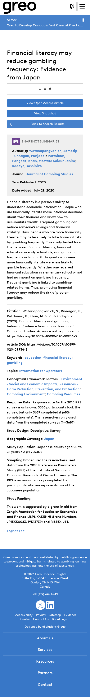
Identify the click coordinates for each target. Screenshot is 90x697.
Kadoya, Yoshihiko (27, 166)
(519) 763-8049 (48, 594)
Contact (45, 684)
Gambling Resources (63, 394)
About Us (45, 638)
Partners (45, 673)
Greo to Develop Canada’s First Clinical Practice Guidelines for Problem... (45, 25)
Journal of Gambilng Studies (49, 174)
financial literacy (57, 358)
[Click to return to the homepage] (19, 8)
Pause (82, 20)
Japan (49, 439)
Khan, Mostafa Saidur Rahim (51, 161)
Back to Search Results (47, 124)
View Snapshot (45, 113)
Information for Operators (40, 371)
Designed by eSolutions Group (45, 626)
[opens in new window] (40, 605)
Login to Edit (15, 531)
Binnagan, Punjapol (29, 156)
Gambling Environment (26, 394)
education (32, 358)
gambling (15, 363)
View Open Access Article (45, 103)
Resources (45, 661)
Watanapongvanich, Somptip (53, 151)
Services (45, 649)
